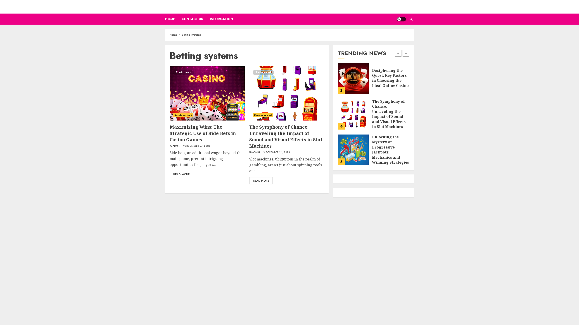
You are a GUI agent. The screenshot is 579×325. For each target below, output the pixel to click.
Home (170, 19)
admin (176, 146)
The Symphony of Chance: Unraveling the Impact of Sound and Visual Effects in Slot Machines (285, 136)
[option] (373, 81)
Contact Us (192, 19)
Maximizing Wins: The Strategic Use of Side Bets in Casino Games (203, 133)
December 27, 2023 (198, 146)
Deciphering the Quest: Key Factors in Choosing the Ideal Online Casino (390, 78)
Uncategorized (183, 115)
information (221, 19)
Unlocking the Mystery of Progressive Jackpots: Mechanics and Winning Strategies (390, 150)
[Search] (411, 19)
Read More (181, 174)
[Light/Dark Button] (401, 19)
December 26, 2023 (278, 152)
